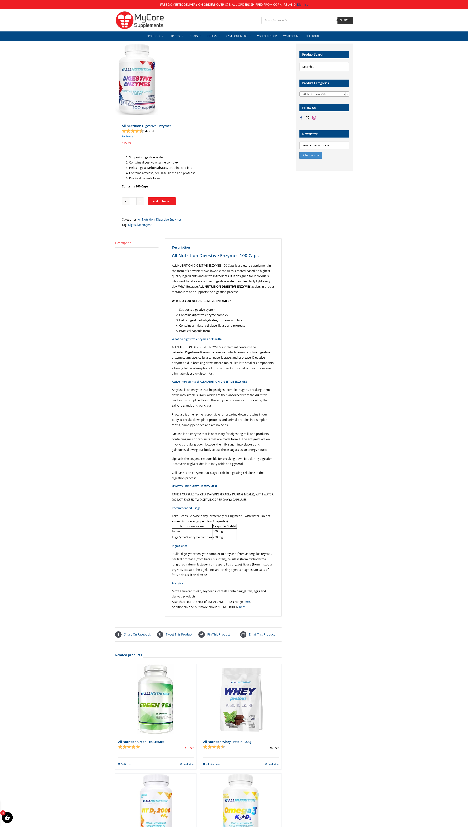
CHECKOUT (312, 36)
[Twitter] (308, 118)
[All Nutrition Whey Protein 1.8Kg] (240, 699)
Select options (213, 764)
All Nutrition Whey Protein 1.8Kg (227, 742)
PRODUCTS (153, 36)
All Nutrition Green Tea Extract (141, 742)
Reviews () (128, 136)
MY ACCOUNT (291, 36)
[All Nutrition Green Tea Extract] (155, 699)
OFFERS (212, 36)
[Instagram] (314, 118)
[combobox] (324, 94)
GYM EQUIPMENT (237, 36)
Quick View (188, 764)
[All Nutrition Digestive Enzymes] (155, 79)
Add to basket (162, 201)
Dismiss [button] (302, 4)
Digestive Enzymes (169, 219)
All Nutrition (146, 219)
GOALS (194, 36)
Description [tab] (123, 243)
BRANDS (175, 36)
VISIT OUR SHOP (267, 36)
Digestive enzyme (140, 225)
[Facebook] (301, 118)
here (247, 602)
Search (345, 20)
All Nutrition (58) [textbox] (323, 94)
